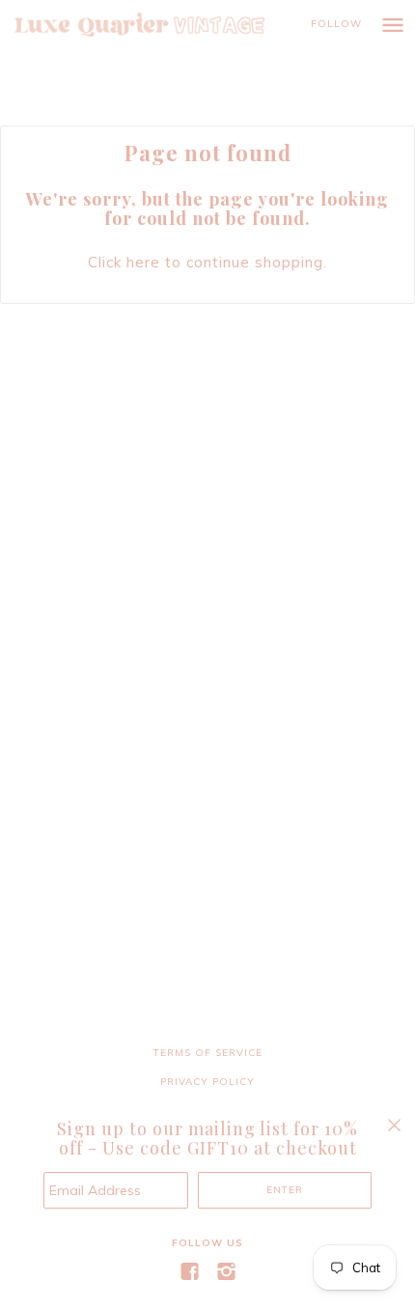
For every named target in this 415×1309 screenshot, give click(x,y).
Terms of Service (208, 1052)
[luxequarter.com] (158, 25)
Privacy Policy (207, 1081)
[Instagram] (225, 1272)
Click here (124, 262)
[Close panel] (394, 1125)
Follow (336, 23)
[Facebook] (189, 1272)
